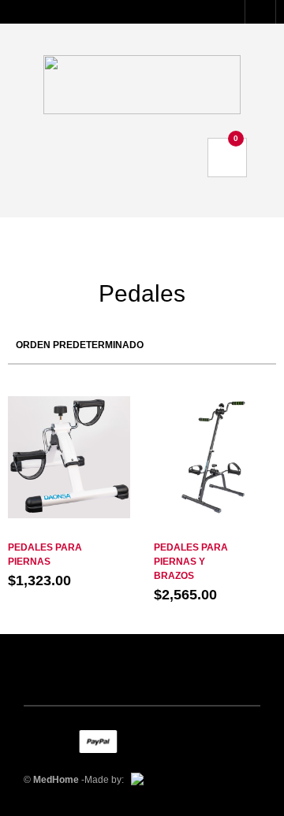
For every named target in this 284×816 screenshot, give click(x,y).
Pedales (69, 531)
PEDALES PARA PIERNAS (45, 554)
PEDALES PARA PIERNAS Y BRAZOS (191, 561)
